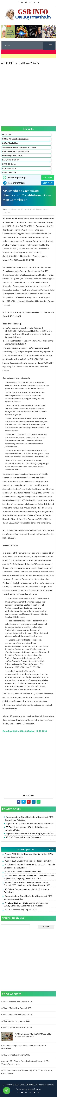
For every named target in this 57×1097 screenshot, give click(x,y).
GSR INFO (30, 1084)
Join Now (47, 177)
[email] (34, 1092)
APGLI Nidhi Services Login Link (15, 152)
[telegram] (21, 2)
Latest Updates (25, 849)
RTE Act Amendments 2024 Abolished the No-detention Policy (26, 828)
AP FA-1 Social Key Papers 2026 (15, 1021)
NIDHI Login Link (9, 168)
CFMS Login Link (9, 172)
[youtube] (26, 2)
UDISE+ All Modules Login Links (15, 139)
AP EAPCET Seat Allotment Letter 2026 (23, 871)
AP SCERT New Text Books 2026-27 (20, 63)
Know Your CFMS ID (10, 160)
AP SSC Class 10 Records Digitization (23, 837)
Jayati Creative (34, 1089)
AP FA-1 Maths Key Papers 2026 (16, 1008)
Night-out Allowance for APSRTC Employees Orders (29, 834)
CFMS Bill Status (9, 164)
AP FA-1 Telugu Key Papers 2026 (16, 1027)
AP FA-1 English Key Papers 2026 (16, 1014)
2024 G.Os (37, 209)
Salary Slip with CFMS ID (12, 156)
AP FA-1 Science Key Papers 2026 (21, 909)
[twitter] (30, 2)
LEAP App (6, 135)
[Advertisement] (28, 95)
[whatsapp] (34, 2)
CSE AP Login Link (10, 143)
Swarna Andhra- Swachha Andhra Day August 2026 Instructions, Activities (29, 818)
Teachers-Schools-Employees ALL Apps (19, 147)
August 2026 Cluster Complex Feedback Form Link (29, 823)
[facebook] (17, 2)
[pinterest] (38, 2)
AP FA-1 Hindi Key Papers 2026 (15, 1055)
